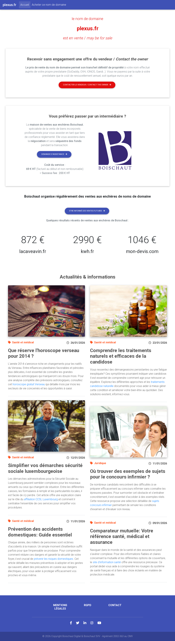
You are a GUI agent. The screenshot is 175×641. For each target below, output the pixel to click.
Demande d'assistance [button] (52, 154)
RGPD (87, 605)
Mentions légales (60, 607)
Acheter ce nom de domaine (49, 4)
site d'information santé (107, 562)
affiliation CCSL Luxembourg (41, 499)
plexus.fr (87, 28)
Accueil (25, 4)
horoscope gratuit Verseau (29, 384)
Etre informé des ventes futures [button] (85, 211)
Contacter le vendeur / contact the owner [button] (85, 85)
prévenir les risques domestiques (53, 558)
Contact (115, 605)
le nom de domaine (87, 18)
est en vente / (87, 38)
